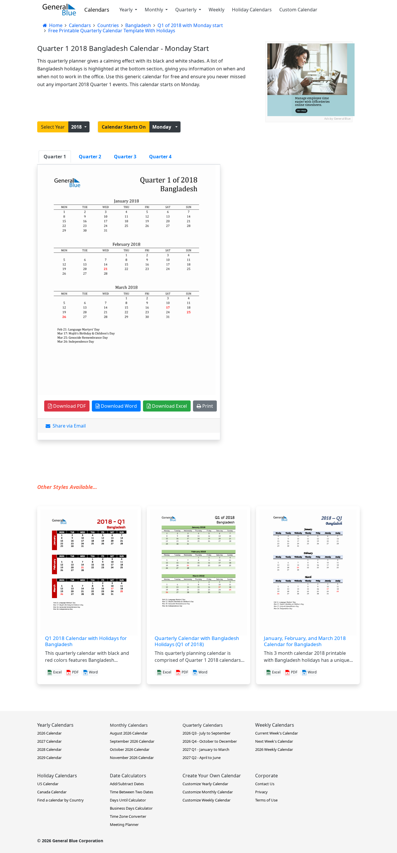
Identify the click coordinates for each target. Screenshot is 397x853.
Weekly (216, 9)
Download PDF (69, 406)
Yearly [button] (126, 9)
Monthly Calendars (129, 725)
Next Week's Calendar (274, 741)
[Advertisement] (309, 158)
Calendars (96, 9)
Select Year (53, 127)
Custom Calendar (298, 9)
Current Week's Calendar (276, 733)
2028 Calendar (49, 749)
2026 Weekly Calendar (274, 749)
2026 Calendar (49, 733)
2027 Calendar (49, 741)
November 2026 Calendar (132, 757)
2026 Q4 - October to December (210, 741)
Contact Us (264, 783)
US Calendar (47, 783)
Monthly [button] (154, 9)
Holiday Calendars (252, 9)
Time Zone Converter (128, 816)
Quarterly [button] (186, 9)
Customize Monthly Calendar (208, 792)
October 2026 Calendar (129, 749)
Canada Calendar (52, 792)
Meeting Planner (124, 824)
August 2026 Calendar (129, 733)
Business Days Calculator (131, 808)
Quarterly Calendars (203, 725)
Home (55, 25)
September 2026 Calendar (132, 741)
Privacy (261, 792)
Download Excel (169, 406)
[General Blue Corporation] (59, 9)
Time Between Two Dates (131, 792)
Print (207, 406)
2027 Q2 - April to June (202, 757)
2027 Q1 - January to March (206, 749)
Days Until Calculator (128, 800)
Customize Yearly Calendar (205, 783)
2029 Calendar (49, 757)
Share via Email (68, 426)
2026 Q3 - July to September (206, 733)
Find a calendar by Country (60, 800)
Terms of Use (266, 800)
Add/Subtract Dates (127, 783)
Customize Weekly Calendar (206, 800)
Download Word (118, 406)
